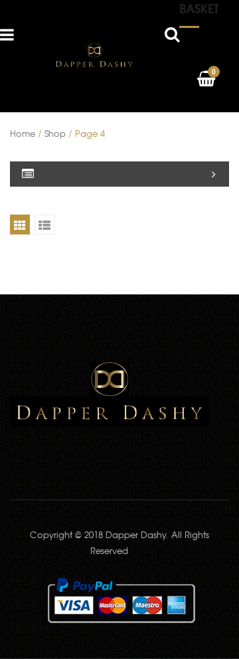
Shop (55, 133)
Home (22, 133)
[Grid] (20, 225)
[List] (44, 225)
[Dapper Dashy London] (94, 54)
